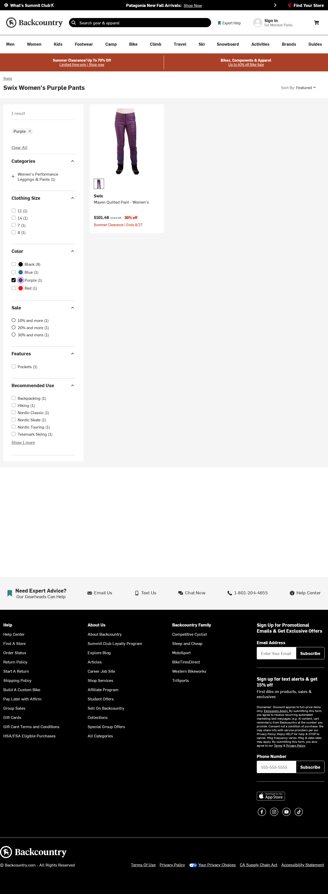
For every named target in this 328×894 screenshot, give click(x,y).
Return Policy (15, 661)
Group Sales (14, 707)
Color (17, 251)
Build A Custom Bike (21, 689)
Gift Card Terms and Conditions (31, 726)
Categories (23, 161)
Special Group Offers (106, 726)
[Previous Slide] (52, 5)
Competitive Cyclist (189, 633)
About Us (97, 624)
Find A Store (14, 643)
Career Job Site (101, 670)
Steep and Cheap (187, 643)
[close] (29, 131)
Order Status (14, 652)
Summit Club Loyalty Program (115, 643)
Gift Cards (12, 717)
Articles (95, 661)
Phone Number (271, 756)
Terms (278, 745)
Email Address (271, 642)
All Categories (100, 735)
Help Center (14, 633)
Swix (7, 78)
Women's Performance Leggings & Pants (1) (38, 176)
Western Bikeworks (189, 670)
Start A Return (16, 670)
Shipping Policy (17, 680)
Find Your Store (309, 5)
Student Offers (101, 698)
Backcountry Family (191, 624)
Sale (16, 307)
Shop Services (100, 680)
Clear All (19, 147)
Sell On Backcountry (106, 707)
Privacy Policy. (296, 745)
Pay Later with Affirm (22, 698)
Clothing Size (26, 198)
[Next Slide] (275, 5)
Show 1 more (23, 442)
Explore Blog (99, 652)
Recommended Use (33, 385)
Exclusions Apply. (276, 711)
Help (7, 624)
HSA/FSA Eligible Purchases (29, 735)
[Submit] (73, 23)
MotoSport (181, 652)
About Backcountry (105, 633)
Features (21, 353)
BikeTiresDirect (186, 661)
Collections (98, 717)
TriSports (180, 680)
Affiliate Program (103, 689)
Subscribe (310, 653)
